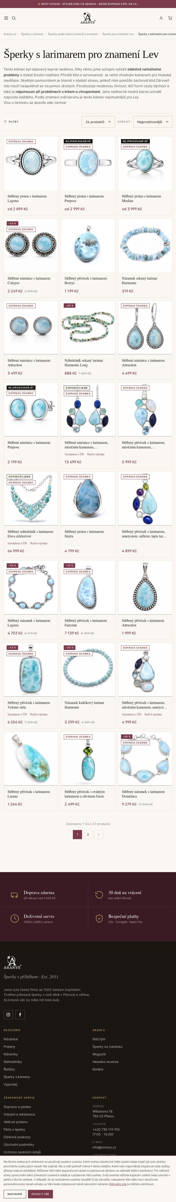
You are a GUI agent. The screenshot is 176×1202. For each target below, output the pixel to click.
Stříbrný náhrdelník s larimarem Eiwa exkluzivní (30, 533)
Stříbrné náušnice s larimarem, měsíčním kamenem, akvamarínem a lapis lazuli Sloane (86, 444)
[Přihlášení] (161, 18)
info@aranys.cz (104, 1147)
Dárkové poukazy (17, 1137)
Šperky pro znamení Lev (118, 34)
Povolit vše (40, 1194)
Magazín (99, 1054)
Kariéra (98, 1069)
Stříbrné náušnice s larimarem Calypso (29, 280)
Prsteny (9, 1046)
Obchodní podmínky (19, 1144)
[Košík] (170, 18)
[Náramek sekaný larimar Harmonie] (145, 245)
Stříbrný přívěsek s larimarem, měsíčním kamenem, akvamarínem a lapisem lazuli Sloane (143, 444)
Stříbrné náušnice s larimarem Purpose (29, 444)
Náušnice (11, 1039)
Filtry (14, 121)
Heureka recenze (105, 1062)
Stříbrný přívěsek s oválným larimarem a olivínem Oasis (85, 793)
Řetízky (9, 1069)
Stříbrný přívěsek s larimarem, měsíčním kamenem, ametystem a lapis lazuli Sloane (145, 704)
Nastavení (15, 1194)
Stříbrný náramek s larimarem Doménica (143, 793)
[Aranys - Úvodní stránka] (88, 18)
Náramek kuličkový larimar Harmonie (84, 704)
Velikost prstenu (16, 1122)
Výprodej (10, 1084)
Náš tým (99, 1039)
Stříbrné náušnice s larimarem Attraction (29, 362)
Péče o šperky (14, 1129)
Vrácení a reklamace (19, 1114)
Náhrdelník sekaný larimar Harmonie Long (84, 362)
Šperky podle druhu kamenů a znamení (73, 34)
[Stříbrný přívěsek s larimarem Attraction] (145, 587)
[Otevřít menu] (6, 18)
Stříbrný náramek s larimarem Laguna (29, 622)
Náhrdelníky (13, 1062)
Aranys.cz (10, 34)
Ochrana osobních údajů (22, 1152)
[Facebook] (20, 1014)
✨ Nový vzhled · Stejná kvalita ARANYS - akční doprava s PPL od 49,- (88, 4)
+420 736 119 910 (106, 1129)
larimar (60, 102)
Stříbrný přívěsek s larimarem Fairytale (86, 622)
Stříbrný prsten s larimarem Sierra (84, 533)
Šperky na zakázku (107, 1046)
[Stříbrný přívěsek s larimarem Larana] (31, 758)
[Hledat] (13, 18)
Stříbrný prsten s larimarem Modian (141, 198)
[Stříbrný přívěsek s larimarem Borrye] (88, 245)
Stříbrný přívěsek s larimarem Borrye (86, 280)
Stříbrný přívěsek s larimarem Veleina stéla (29, 704)
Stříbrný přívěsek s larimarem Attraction (143, 622)
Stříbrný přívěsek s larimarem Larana (29, 793)
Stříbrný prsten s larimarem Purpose (84, 198)
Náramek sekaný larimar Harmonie (139, 280)
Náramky (11, 1054)
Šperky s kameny (32, 34)
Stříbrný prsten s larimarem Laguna (27, 198)
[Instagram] (8, 1014)
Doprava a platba (17, 1107)
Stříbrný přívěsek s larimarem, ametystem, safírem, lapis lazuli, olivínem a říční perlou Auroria (145, 533)
